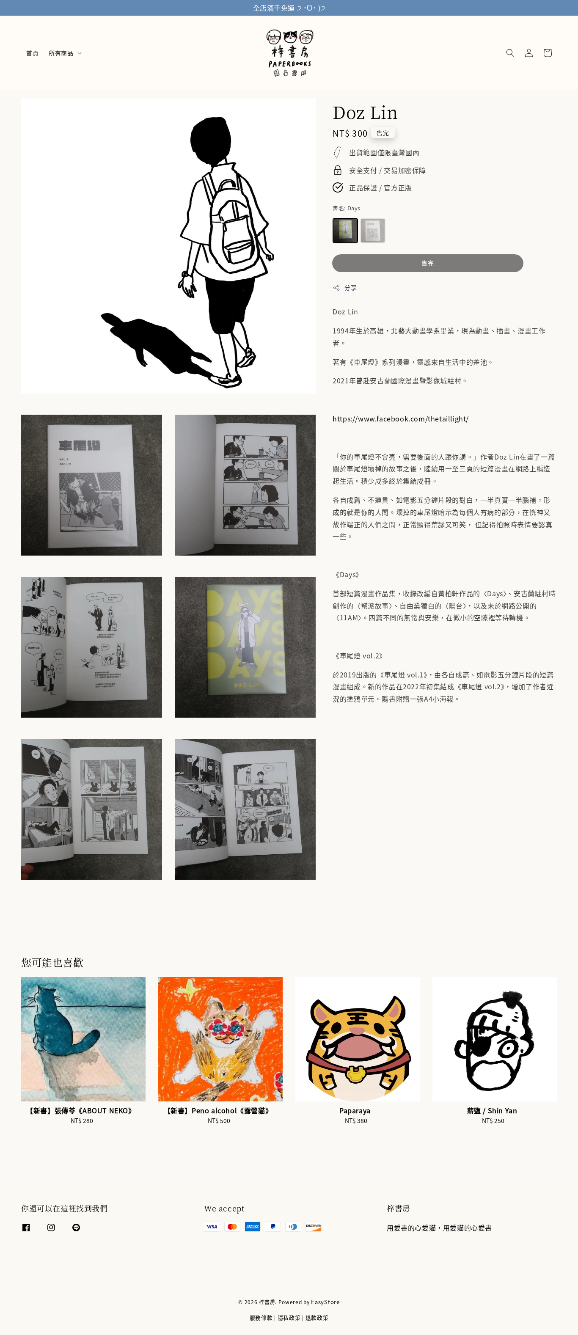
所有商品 (61, 53)
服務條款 (261, 1317)
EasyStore (325, 1302)
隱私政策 (289, 1317)
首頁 (32, 53)
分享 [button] (350, 287)
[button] (510, 53)
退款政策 (317, 1317)
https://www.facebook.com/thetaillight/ (401, 418)
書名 (346, 208)
